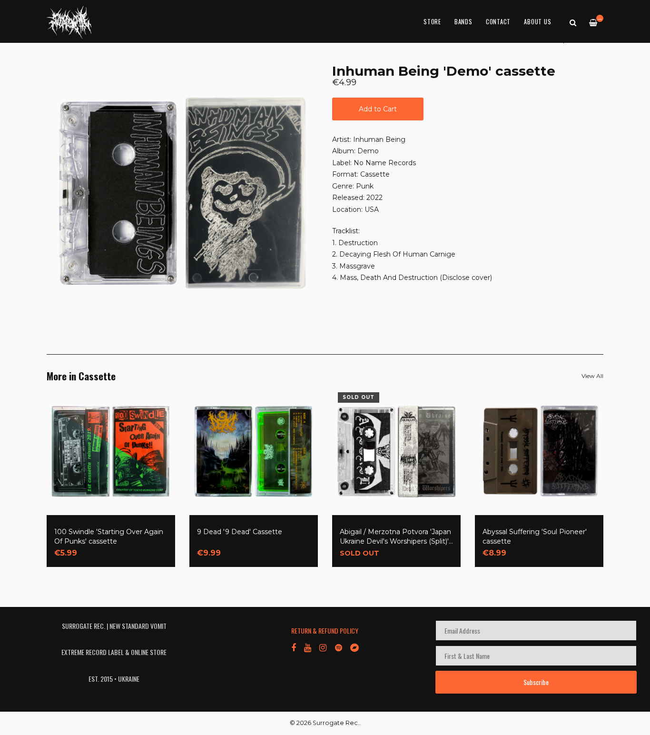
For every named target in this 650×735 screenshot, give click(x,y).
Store (432, 21)
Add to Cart (378, 109)
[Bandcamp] (354, 647)
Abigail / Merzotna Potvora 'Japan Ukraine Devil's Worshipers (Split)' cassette (395, 536)
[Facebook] (293, 647)
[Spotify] (338, 647)
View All (592, 375)
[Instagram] (323, 647)
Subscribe (536, 682)
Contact (498, 21)
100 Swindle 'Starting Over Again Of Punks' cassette (108, 536)
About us (537, 21)
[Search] (572, 21)
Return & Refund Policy (324, 631)
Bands (463, 21)
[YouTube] (308, 647)
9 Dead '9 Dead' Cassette (239, 531)
